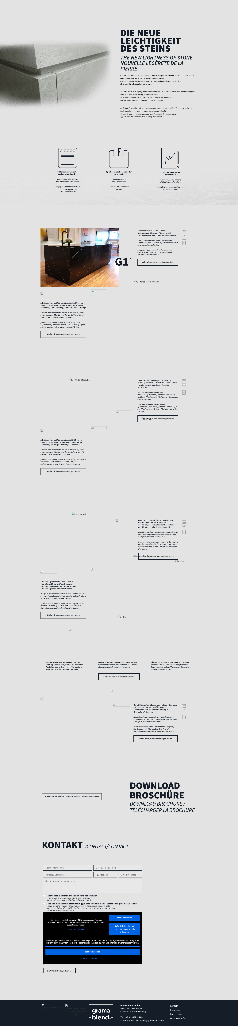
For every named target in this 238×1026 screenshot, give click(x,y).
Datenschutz (176, 1014)
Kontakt (174, 1005)
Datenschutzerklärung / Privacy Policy (60, 910)
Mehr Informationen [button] (76, 929)
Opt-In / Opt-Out (178, 1018)
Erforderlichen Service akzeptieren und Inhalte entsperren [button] (124, 929)
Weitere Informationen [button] (92, 958)
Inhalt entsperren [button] (124, 917)
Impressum (175, 1010)
